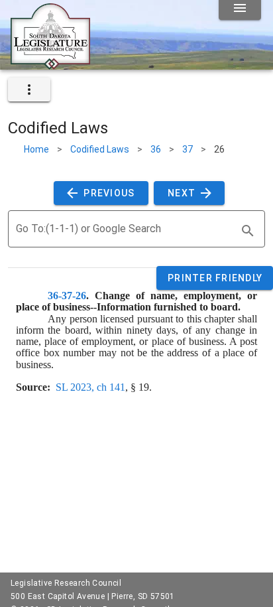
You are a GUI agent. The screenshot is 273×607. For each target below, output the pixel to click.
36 (155, 149)
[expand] (29, 89)
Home (36, 149)
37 (187, 149)
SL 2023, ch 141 (90, 387)
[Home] (50, 64)
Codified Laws (99, 149)
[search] (248, 231)
